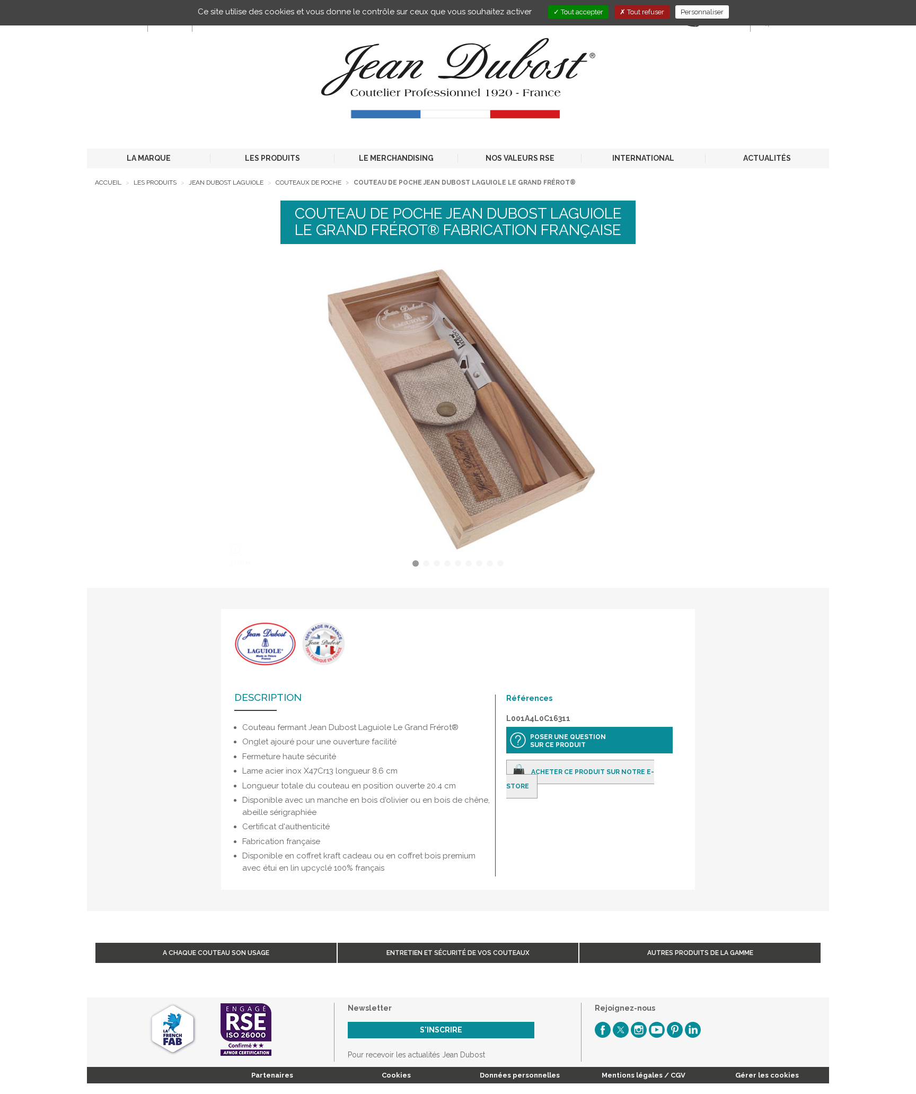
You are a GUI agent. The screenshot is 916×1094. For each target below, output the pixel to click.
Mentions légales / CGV (643, 1075)
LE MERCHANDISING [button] (396, 158)
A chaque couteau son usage (216, 953)
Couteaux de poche (308, 182)
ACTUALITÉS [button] (767, 158)
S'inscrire (441, 1030)
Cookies (396, 1075)
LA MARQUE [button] (149, 158)
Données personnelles (520, 1075)
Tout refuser (645, 12)
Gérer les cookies (767, 1075)
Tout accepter (581, 12)
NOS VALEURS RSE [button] (520, 158)
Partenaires (272, 1075)
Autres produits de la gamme (700, 953)
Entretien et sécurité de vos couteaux (458, 953)
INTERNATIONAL (643, 158)
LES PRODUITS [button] (272, 158)
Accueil (108, 182)
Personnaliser (702, 12)
